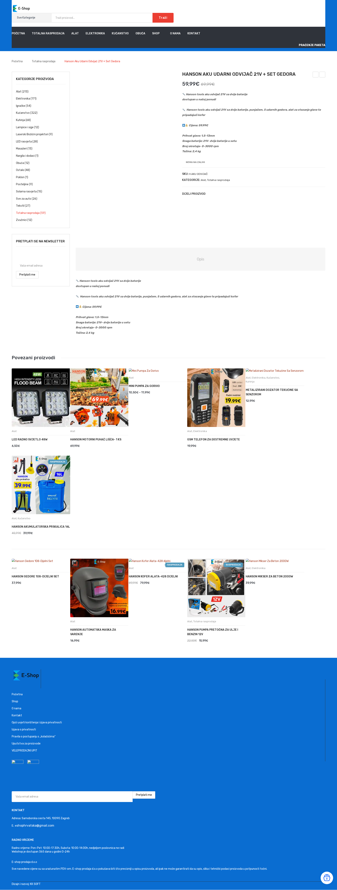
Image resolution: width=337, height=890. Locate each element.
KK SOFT (35, 884)
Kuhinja (20, 120)
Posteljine (22, 184)
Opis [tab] (200, 259)
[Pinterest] (222, 194)
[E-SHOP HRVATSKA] (21, 8)
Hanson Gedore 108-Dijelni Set (315, 75)
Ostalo (20, 170)
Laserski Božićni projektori (32, 134)
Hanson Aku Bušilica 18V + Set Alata (322, 75)
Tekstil (20, 205)
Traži (163, 18)
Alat (203, 180)
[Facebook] (210, 194)
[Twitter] (216, 194)
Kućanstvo (23, 113)
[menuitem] (18, 33)
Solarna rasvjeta (26, 191)
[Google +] (228, 194)
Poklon (20, 177)
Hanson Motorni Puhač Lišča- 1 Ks (95, 439)
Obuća (20, 163)
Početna (17, 61)
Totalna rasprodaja (43, 61)
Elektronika (23, 98)
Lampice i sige (25, 127)
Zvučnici (21, 220)
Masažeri (21, 148)
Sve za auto (23, 198)
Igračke (20, 106)
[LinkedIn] (233, 194)
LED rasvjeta (24, 141)
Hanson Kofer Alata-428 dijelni (153, 576)
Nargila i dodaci (25, 155)
